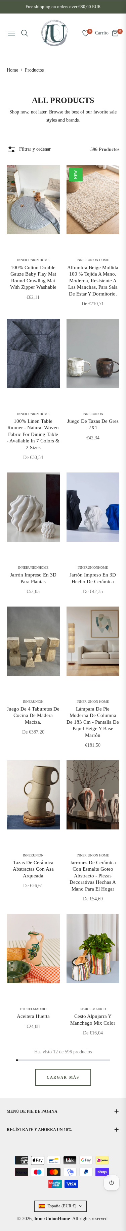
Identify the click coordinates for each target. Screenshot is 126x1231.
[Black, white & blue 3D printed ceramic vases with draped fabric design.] (93, 507)
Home (12, 70)
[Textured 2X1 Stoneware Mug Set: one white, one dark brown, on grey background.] (93, 353)
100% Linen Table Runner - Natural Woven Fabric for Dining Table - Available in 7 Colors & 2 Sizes (33, 434)
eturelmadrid (33, 1009)
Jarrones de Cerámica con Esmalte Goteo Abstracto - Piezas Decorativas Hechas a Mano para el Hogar (93, 876)
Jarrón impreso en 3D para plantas (33, 578)
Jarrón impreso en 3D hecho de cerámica (93, 578)
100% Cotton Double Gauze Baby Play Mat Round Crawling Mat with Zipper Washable (33, 277)
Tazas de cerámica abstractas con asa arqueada (33, 869)
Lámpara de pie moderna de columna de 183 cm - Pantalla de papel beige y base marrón (93, 722)
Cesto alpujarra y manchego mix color (92, 1020)
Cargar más (63, 1077)
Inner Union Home (33, 260)
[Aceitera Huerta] (33, 948)
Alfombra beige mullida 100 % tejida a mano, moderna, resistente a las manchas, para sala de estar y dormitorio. (92, 281)
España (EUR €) (61, 1205)
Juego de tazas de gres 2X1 (93, 424)
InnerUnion (93, 414)
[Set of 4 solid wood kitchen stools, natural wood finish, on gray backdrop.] (33, 641)
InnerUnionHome (33, 567)
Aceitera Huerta (33, 1016)
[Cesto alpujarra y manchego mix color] (93, 948)
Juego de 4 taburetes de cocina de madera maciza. (33, 715)
